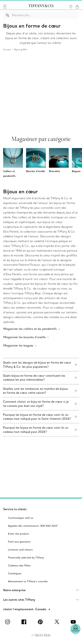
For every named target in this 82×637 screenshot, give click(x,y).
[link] (41, 364)
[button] (4, 6)
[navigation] (4, 6)
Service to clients (15, 509)
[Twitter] (57, 622)
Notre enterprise (14, 590)
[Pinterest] (41, 622)
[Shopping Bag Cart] (77, 6)
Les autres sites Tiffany (19, 599)
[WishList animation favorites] (70, 6)
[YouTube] (74, 622)
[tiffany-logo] (41, 6)
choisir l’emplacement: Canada (25, 609)
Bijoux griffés (20, 49)
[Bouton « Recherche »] (7, 15)
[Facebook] (24, 622)
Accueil (6, 49)
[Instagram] (8, 622)
